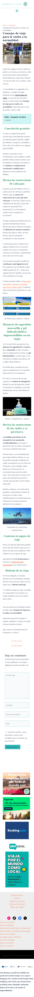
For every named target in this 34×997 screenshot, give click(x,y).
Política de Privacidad (17, 904)
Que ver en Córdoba (7, 940)
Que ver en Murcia (6, 946)
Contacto (17, 898)
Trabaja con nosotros (17, 901)
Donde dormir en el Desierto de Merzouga (15, 931)
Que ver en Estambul (7, 934)
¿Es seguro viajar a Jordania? (10, 937)
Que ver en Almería (7, 925)
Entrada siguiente (17, 646)
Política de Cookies (17, 907)
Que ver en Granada (7, 922)
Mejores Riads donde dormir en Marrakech (15, 928)
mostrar (8, 120)
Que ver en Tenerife (7, 943)
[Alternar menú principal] (17, 11)
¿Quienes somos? (17, 895)
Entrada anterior (17, 641)
